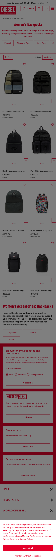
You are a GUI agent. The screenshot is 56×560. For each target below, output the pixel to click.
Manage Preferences (31, 536)
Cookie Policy (26, 539)
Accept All (28, 548)
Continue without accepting (28, 556)
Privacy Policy (9, 539)
